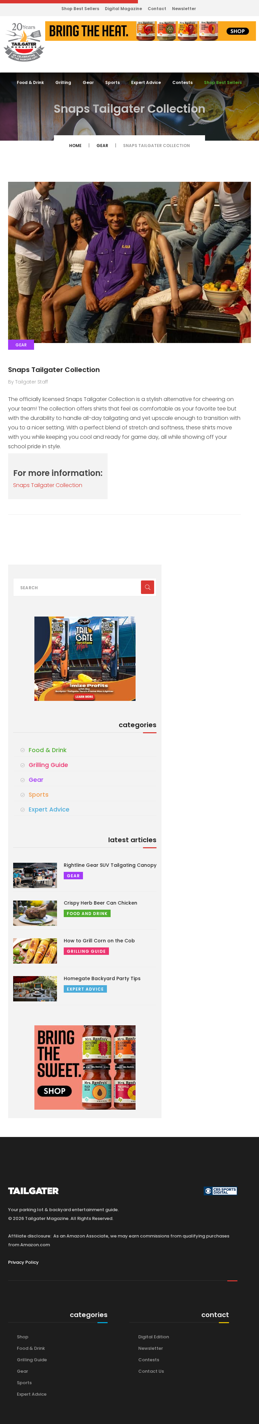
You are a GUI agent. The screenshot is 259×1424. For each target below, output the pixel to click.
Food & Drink (30, 82)
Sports (112, 82)
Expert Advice (146, 82)
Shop (22, 1337)
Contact (157, 8)
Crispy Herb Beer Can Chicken (100, 903)
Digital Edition (153, 1337)
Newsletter (184, 8)
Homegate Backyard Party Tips (102, 978)
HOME (75, 145)
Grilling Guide (48, 765)
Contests (182, 82)
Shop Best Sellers (80, 8)
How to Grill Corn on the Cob (99, 940)
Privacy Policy (23, 1262)
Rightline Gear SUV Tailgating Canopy (110, 865)
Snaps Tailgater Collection (54, 369)
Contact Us (151, 1371)
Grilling (63, 82)
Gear (88, 82)
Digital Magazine (123, 8)
